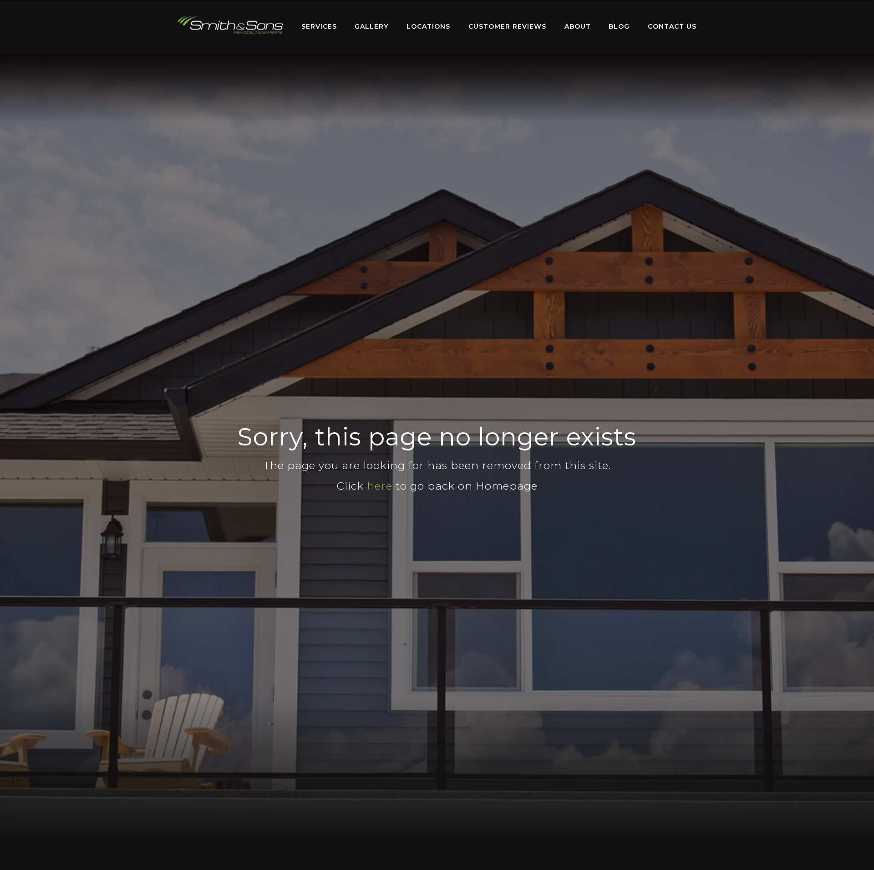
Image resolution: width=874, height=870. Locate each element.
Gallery (371, 26)
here (379, 486)
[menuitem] (230, 26)
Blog (619, 26)
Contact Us (672, 26)
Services (319, 26)
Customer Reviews (507, 26)
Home (230, 24)
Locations (428, 26)
